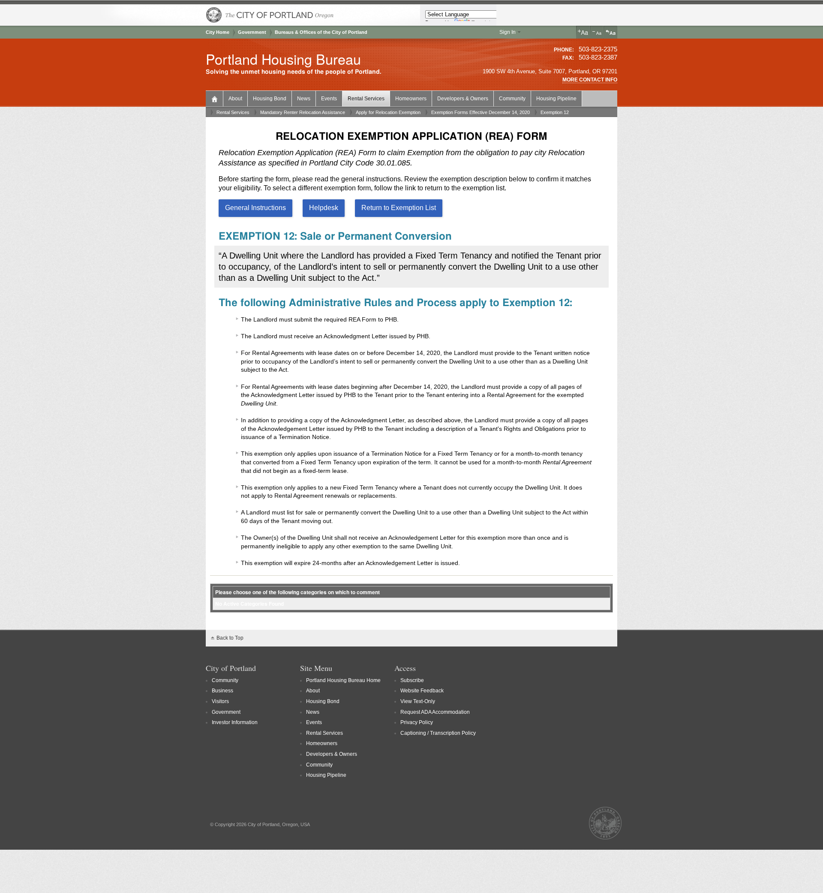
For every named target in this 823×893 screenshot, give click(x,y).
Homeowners (411, 99)
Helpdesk (323, 207)
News (303, 99)
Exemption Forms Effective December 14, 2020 (480, 112)
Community (512, 99)
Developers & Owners (462, 99)
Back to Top (229, 638)
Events (329, 99)
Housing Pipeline (556, 99)
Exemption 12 (555, 112)
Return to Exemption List (398, 207)
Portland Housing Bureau (283, 59)
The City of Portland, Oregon (270, 15)
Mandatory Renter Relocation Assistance (302, 112)
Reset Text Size (610, 32)
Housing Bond (269, 99)
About (235, 99)
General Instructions (255, 207)
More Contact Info (589, 80)
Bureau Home (215, 98)
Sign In (507, 32)
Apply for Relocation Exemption (388, 112)
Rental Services (366, 99)
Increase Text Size (583, 32)
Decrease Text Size (597, 32)
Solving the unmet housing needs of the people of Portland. (293, 72)
